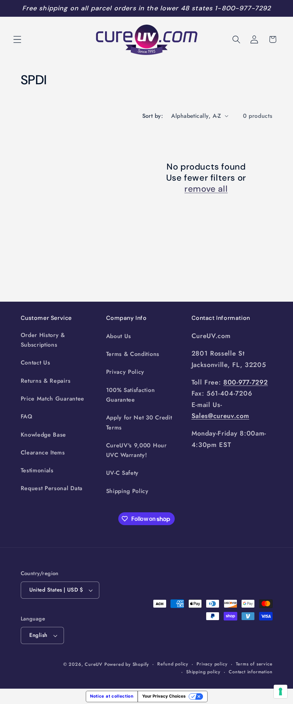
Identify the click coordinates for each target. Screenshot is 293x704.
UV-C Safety (122, 473)
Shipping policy (203, 671)
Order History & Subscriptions (43, 340)
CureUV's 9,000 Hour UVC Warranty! (136, 450)
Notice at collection (112, 696)
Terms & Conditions (132, 354)
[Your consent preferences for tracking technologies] (280, 691)
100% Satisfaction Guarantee (130, 395)
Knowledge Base (43, 435)
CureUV (94, 664)
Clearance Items (43, 452)
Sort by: (152, 116)
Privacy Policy (125, 372)
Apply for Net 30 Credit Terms (139, 422)
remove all (206, 188)
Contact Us (35, 362)
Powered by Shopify (126, 664)
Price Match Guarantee (53, 398)
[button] (17, 39)
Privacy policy (212, 663)
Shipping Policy (127, 491)
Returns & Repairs (46, 381)
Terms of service (254, 663)
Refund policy (172, 663)
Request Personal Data (52, 488)
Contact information (250, 671)
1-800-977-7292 (243, 8)
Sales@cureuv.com (220, 416)
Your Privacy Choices (163, 696)
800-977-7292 (245, 382)
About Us (118, 336)
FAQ (27, 416)
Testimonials (37, 470)
